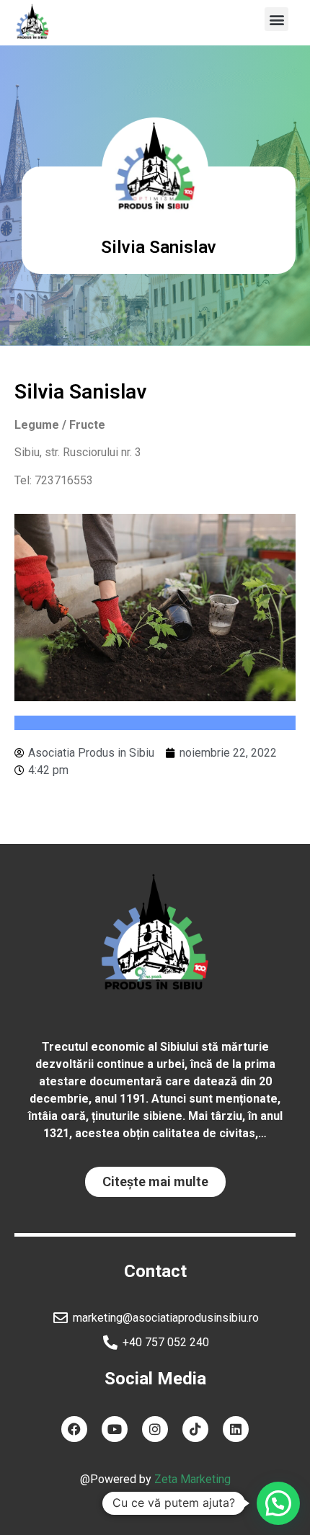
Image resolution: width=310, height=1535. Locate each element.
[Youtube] (115, 1429)
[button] (276, 19)
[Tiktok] (195, 1429)
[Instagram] (155, 1429)
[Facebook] (74, 1429)
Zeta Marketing (192, 1479)
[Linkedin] (236, 1429)
